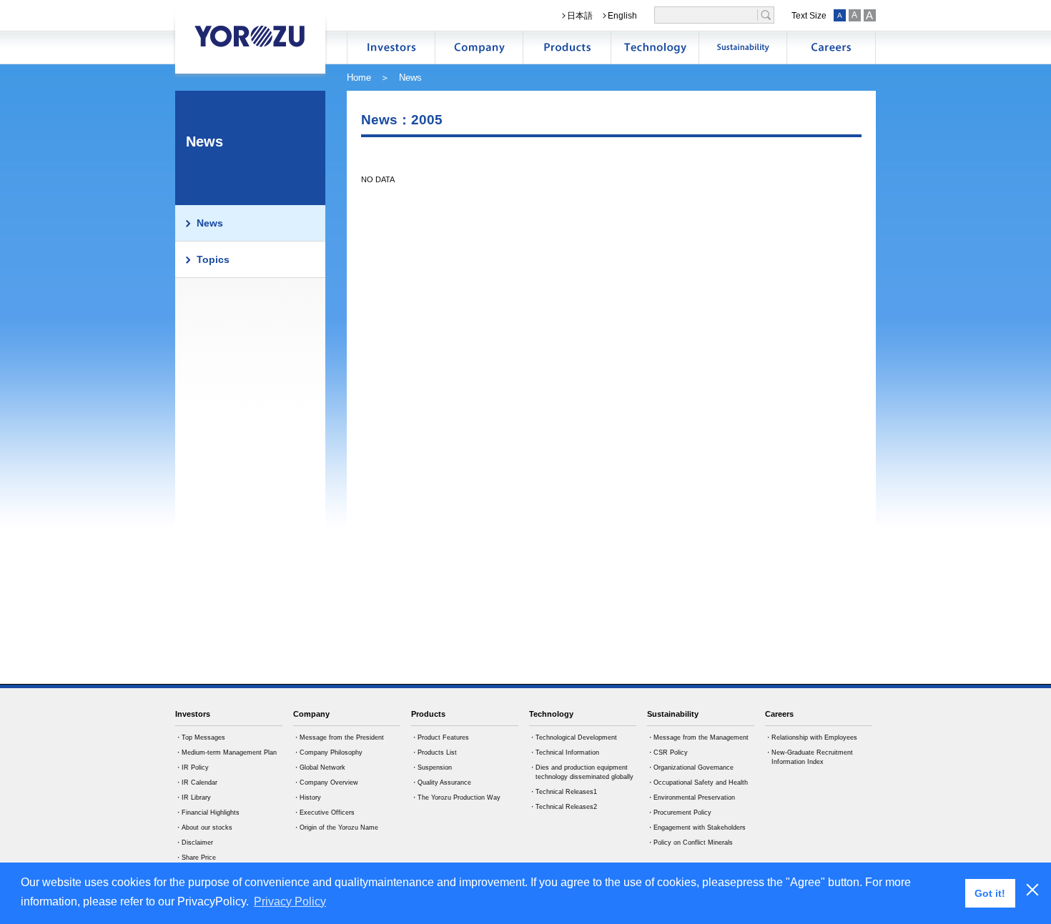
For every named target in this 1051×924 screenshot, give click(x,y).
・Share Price (195, 857)
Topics (213, 259)
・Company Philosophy (327, 752)
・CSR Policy (667, 752)
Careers (779, 714)
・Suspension (431, 767)
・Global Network (319, 767)
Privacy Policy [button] (290, 901)
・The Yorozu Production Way (455, 797)
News (210, 223)
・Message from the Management (698, 737)
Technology (551, 714)
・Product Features (440, 737)
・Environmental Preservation (691, 797)
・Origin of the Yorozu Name (335, 827)
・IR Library (193, 797)
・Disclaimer (194, 842)
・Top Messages (200, 737)
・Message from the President (338, 737)
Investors (192, 714)
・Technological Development (573, 737)
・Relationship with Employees (811, 737)
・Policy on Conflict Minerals (690, 842)
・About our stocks (203, 827)
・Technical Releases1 (563, 791)
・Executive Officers (324, 812)
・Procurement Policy (679, 812)
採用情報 (830, 47)
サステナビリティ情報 (742, 47)
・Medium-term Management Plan (226, 752)
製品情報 (567, 47)
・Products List (434, 752)
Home (359, 77)
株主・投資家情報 (391, 47)
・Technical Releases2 (563, 806)
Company (311, 714)
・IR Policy (192, 767)
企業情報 (479, 47)
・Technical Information (564, 752)
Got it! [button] (989, 893)
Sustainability (673, 714)
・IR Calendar (196, 782)
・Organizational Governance (690, 767)
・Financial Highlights (207, 812)
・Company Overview (325, 782)
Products (428, 714)
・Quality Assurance (441, 782)
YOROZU (250, 35)
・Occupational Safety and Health (697, 782)
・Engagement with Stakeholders (696, 827)
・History (307, 797)
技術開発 (655, 47)
